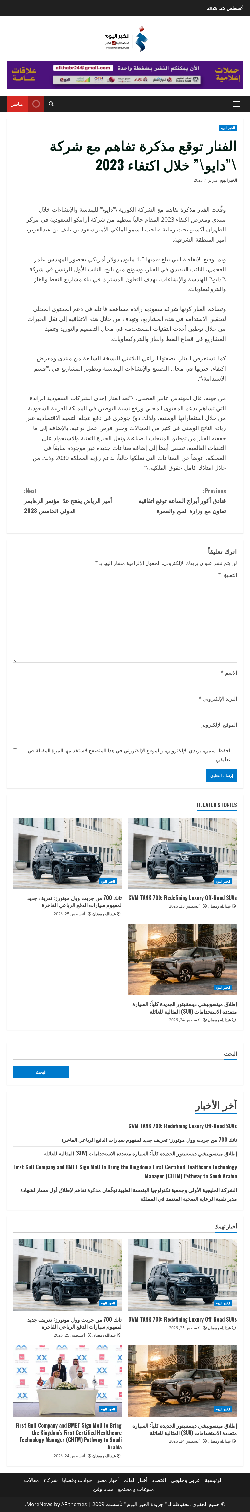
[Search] (51, 103)
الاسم (229, 672)
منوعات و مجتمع (136, 1488)
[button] (236, 104)
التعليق (227, 575)
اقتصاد (159, 1480)
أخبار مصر (108, 1480)
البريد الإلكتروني (218, 698)
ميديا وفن (103, 1488)
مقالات (31, 1480)
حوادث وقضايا (77, 1480)
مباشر (17, 103)
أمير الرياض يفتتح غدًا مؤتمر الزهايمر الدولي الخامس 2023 (68, 500)
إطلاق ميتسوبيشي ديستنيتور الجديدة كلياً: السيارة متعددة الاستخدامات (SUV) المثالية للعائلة (184, 1007)
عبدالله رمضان (219, 906)
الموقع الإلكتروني (218, 724)
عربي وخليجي (185, 1480)
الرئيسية (214, 1480)
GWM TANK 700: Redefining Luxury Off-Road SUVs (182, 898)
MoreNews (39, 1504)
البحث (230, 1053)
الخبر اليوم (228, 127)
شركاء (51, 1480)
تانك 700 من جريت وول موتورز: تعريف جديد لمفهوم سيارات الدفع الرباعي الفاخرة (74, 901)
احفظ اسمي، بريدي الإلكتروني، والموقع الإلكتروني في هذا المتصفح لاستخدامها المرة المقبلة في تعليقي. (129, 755)
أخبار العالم (135, 1480)
